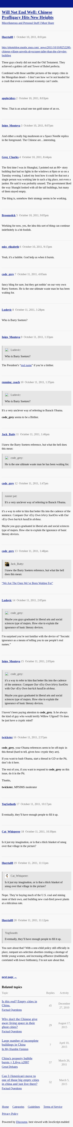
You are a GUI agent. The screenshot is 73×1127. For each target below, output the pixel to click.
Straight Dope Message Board (18, 3)
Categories (18, 1106)
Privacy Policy (10, 1113)
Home (5, 1106)
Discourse (21, 1121)
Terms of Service (52, 1106)
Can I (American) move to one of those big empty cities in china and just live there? (20, 1080)
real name (26, 365)
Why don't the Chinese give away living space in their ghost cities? (19, 1023)
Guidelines (34, 1106)
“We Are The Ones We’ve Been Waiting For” (27, 583)
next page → (9, 977)
